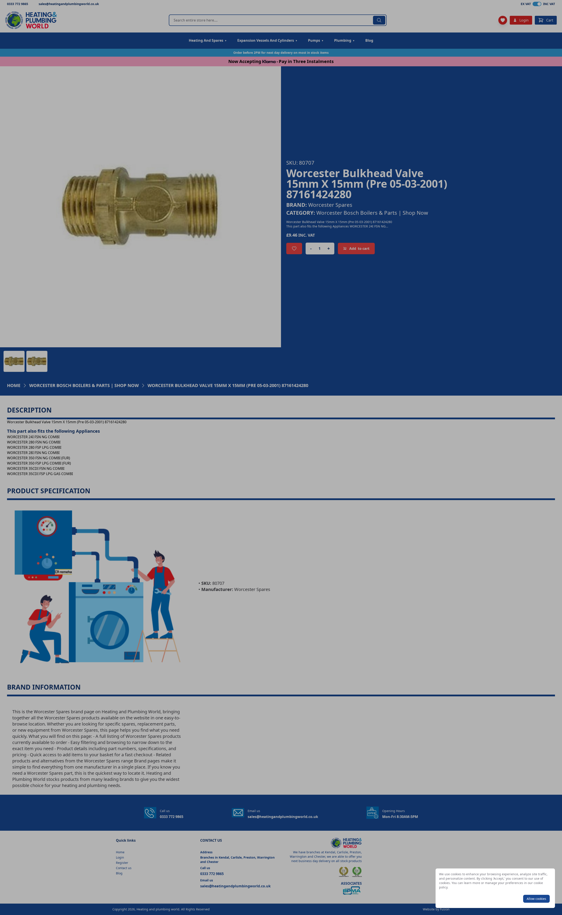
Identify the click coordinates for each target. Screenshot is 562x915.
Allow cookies (536, 899)
